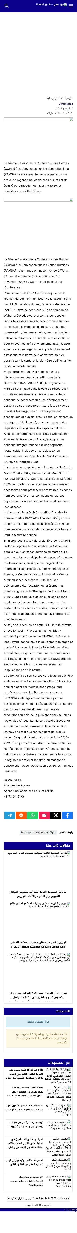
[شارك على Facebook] (67, 815)
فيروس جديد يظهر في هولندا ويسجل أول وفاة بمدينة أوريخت (26, 1124)
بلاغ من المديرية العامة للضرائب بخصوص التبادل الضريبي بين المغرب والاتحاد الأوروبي (38, 893)
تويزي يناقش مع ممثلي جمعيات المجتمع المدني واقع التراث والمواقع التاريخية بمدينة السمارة (38, 944)
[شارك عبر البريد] (44, 815)
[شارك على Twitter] (55, 815)
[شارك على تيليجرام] (9, 815)
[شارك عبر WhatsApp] (32, 815)
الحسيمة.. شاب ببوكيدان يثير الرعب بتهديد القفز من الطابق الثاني (24, 1162)
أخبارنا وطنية (53, 98)
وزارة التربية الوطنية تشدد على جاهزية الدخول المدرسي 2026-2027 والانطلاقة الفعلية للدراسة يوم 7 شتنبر (25, 1076)
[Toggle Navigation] (72, 6)
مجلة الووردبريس (34, 1205)
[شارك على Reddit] (21, 815)
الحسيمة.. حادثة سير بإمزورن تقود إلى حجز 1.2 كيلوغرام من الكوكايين (24, 1108)
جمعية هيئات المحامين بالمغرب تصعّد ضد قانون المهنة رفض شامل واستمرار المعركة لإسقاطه (25, 1092)
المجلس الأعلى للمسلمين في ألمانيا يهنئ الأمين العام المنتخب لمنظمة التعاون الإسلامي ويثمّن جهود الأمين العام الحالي (25, 1145)
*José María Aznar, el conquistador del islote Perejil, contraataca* (26, 1181)
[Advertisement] (38, 52)
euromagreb (66, 103)
